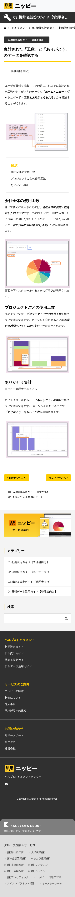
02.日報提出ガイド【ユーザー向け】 (30, 571)
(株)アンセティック (18, 877)
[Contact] (6, 784)
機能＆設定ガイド (15, 659)
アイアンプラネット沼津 (21, 883)
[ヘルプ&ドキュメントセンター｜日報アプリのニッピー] (20, 6)
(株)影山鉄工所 (15, 852)
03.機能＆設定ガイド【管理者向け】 (27, 40)
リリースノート (14, 735)
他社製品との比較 (15, 710)
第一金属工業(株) (16, 858)
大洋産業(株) (38, 852)
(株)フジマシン (39, 864)
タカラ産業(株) (42, 858)
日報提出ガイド (14, 653)
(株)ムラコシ (38, 871)
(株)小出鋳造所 (15, 864)
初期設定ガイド (14, 646)
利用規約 (10, 741)
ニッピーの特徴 (14, 691)
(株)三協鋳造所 (15, 871)
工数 (27, 497)
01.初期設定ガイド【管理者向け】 (28, 562)
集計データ (37, 497)
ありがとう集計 (20, 185)
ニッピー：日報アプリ (48, 877)
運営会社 (10, 748)
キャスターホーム (52, 883)
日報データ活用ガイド (18, 666)
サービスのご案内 (17, 684)
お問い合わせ (14, 728)
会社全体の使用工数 (23, 171)
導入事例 (10, 704)
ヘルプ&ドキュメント (20, 639)
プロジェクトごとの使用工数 (28, 178)
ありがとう (18, 497)
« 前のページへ (16, 477)
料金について (13, 697)
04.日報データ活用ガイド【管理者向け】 (32, 591)
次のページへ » (58, 477)
